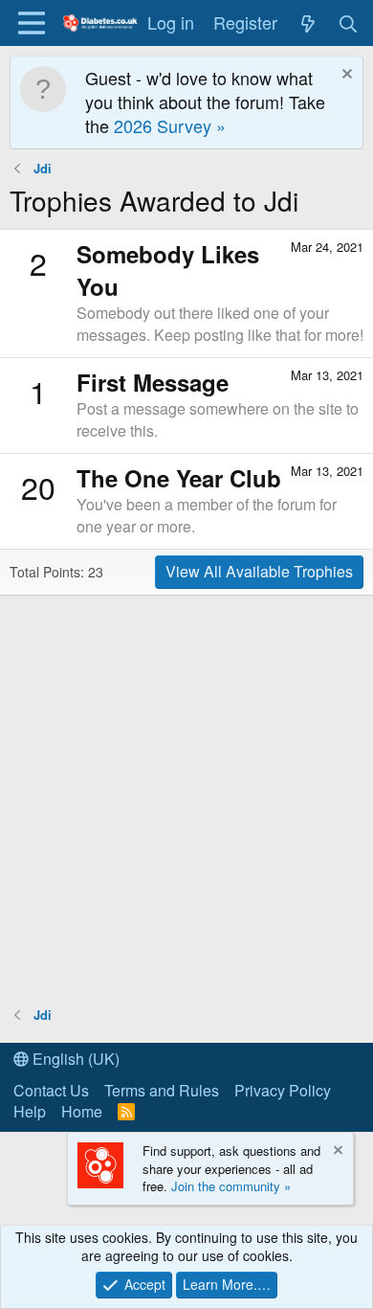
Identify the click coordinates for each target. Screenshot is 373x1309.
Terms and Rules (161, 1090)
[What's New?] (307, 22)
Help (29, 1111)
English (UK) (74, 1059)
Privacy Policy (282, 1090)
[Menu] (31, 23)
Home (81, 1111)
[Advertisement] (186, 799)
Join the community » (231, 1186)
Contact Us (51, 1090)
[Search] (348, 22)
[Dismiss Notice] (345, 76)
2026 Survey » (170, 125)
